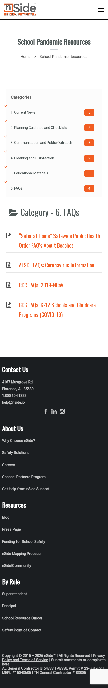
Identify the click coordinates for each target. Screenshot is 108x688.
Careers (8, 465)
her (4, 664)
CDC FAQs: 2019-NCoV (41, 285)
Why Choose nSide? (19, 440)
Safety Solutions (15, 452)
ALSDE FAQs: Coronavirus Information (56, 265)
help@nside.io (13, 402)
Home (26, 56)
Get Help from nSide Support (25, 489)
